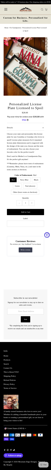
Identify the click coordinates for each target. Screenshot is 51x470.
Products (7, 360)
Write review (25, 250)
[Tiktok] (14, 450)
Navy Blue (24, 180)
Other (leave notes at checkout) (25, 192)
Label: (25, 218)
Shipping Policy (10, 376)
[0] (46, 9)
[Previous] (7, 41)
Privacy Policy (9, 384)
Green (17, 186)
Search (6, 364)
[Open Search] (42, 9)
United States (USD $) (15, 428)
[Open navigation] (6, 9)
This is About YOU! (11, 372)
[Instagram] (7, 450)
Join (25, 319)
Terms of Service (10, 388)
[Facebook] (5, 450)
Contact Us (8, 368)
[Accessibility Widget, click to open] (47, 235)
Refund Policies (10, 380)
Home (6, 28)
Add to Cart (25, 212)
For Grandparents (15, 28)
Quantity (25, 198)
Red (13, 180)
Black (36, 180)
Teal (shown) (30, 186)
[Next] (13, 41)
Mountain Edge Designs (27, 462)
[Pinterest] (11, 450)
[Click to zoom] (43, 41)
